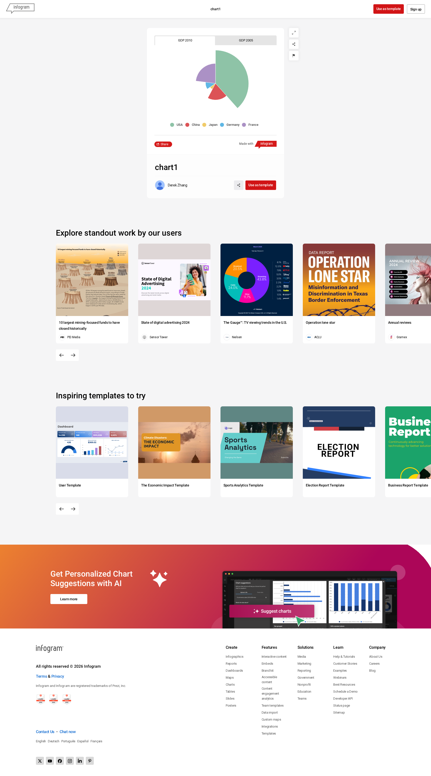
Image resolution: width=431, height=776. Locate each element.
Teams (302, 698)
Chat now (68, 731)
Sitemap (339, 712)
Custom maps (271, 719)
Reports (231, 663)
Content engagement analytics (270, 693)
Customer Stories (345, 663)
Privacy (57, 676)
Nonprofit (304, 684)
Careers (374, 663)
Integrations (270, 726)
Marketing (304, 663)
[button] (177, 125)
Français (96, 741)
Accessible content (269, 679)
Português (68, 741)
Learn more (69, 599)
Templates (269, 733)
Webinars (339, 677)
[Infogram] (20, 8)
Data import (270, 712)
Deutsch (53, 741)
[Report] (294, 55)
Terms (41, 676)
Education (304, 691)
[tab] (185, 40)
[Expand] (294, 32)
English (41, 741)
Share (164, 144)
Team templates (273, 705)
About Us (375, 656)
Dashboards (234, 670)
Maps (230, 677)
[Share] (294, 44)
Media (302, 656)
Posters (231, 705)
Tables (230, 691)
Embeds (267, 663)
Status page (341, 705)
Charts (230, 684)
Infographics (234, 656)
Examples (340, 670)
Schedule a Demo (345, 691)
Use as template (388, 9)
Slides (230, 698)
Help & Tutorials (344, 656)
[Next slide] (73, 355)
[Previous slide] (61, 355)
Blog (372, 670)
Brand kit (268, 670)
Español (83, 741)
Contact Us (45, 731)
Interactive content (274, 656)
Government (306, 677)
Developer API (342, 698)
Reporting (304, 670)
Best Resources (344, 684)
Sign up (416, 9)
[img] (232, 79)
